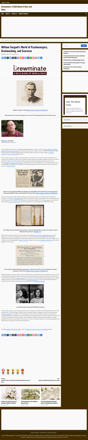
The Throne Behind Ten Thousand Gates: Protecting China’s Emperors (49, 402)
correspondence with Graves (46, 240)
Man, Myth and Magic (39, 281)
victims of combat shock (14, 201)
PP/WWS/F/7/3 (37, 231)
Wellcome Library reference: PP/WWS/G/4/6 (46, 193)
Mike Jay (5, 141)
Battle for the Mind (23, 240)
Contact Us (14, 14)
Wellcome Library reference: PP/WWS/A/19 (37, 110)
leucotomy (46, 200)
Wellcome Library (17, 329)
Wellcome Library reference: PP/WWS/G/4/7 (37, 271)
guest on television (13, 154)
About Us (8, 14)
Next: (49, 379)
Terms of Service (35, 432)
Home (2, 14)
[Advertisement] (41, 27)
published (8, 329)
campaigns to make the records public (13, 162)
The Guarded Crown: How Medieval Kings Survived (29, 402)
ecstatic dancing (11, 166)
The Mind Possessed (32, 279)
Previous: (15, 380)
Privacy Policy (43, 432)
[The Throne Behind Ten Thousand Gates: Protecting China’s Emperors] (50, 393)
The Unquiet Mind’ (18, 198)
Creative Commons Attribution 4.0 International (37, 329)
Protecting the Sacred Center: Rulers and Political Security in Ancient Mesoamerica (74, 56)
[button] (86, 14)
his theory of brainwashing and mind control (44, 235)
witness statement (6, 314)
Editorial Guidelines (23, 14)
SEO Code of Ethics (51, 432)
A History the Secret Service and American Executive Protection (9, 402)
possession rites (20, 278)
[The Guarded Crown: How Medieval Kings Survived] (30, 393)
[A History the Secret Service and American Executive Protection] (10, 393)
